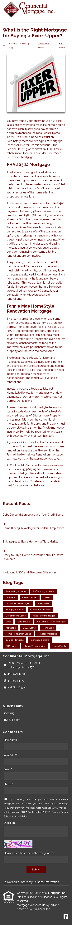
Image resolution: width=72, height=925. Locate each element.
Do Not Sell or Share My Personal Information (31, 882)
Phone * (8, 784)
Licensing (9, 713)
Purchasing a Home (44, 45)
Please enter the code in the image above (29, 853)
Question (9, 822)
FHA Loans (62, 45)
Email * (8, 769)
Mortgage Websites (29, 905)
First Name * (11, 739)
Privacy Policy (11, 719)
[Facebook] (66, 917)
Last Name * (11, 754)
